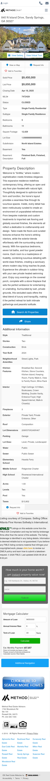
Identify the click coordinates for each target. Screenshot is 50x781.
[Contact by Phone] (40, 2)
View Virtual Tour (34, 55)
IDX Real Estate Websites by (14, 775)
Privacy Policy (32, 733)
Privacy (25, 778)
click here (28, 548)
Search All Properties (27, 312)
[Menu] (46, 10)
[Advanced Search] (23, 682)
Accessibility (7, 778)
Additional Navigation (25, 662)
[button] (2, 42)
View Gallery (17, 55)
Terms (17, 778)
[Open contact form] (47, 2)
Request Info (38, 65)
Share (27, 321)
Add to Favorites (15, 71)
